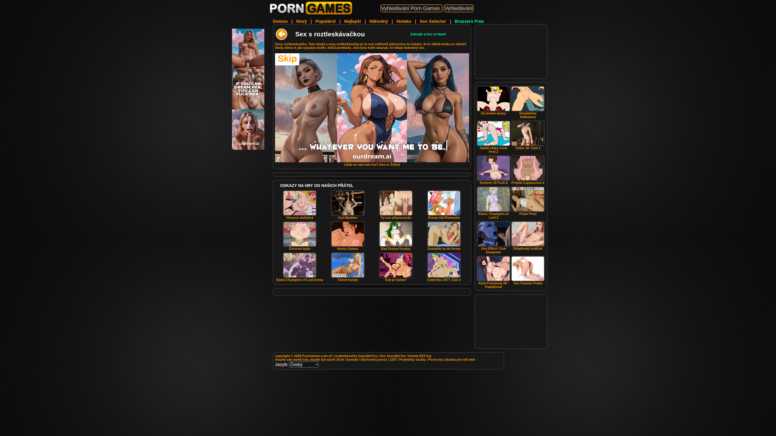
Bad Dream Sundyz (396, 248)
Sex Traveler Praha (527, 283)
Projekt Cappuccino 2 (527, 182)
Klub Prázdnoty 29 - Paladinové (494, 285)
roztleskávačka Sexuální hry (355, 356)
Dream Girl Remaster (444, 217)
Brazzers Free (469, 21)
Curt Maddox (348, 217)
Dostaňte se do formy (444, 248)
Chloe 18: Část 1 (527, 148)
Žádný (395, 164)
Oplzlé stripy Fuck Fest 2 (493, 149)
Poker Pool (527, 214)
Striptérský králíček (528, 248)
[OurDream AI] (248, 148)
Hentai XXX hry (419, 356)
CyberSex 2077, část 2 (444, 280)
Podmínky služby (412, 359)
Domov (280, 21)
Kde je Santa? (396, 280)
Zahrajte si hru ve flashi (428, 34)
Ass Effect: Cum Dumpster (493, 250)
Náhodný (378, 21)
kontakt (352, 359)
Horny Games (347, 248)
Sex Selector (433, 21)
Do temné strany (493, 113)
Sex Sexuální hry (393, 356)
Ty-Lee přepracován (396, 217)
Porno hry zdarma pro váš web (451, 359)
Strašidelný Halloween (528, 115)
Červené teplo (299, 248)
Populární (325, 21)
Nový (301, 21)
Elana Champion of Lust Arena (299, 280)
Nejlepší (352, 21)
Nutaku (403, 21)
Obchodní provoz (374, 359)
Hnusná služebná (299, 217)
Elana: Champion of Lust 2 (493, 215)
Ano (382, 164)
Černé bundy (348, 280)
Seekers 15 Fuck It (494, 182)
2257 (393, 359)
